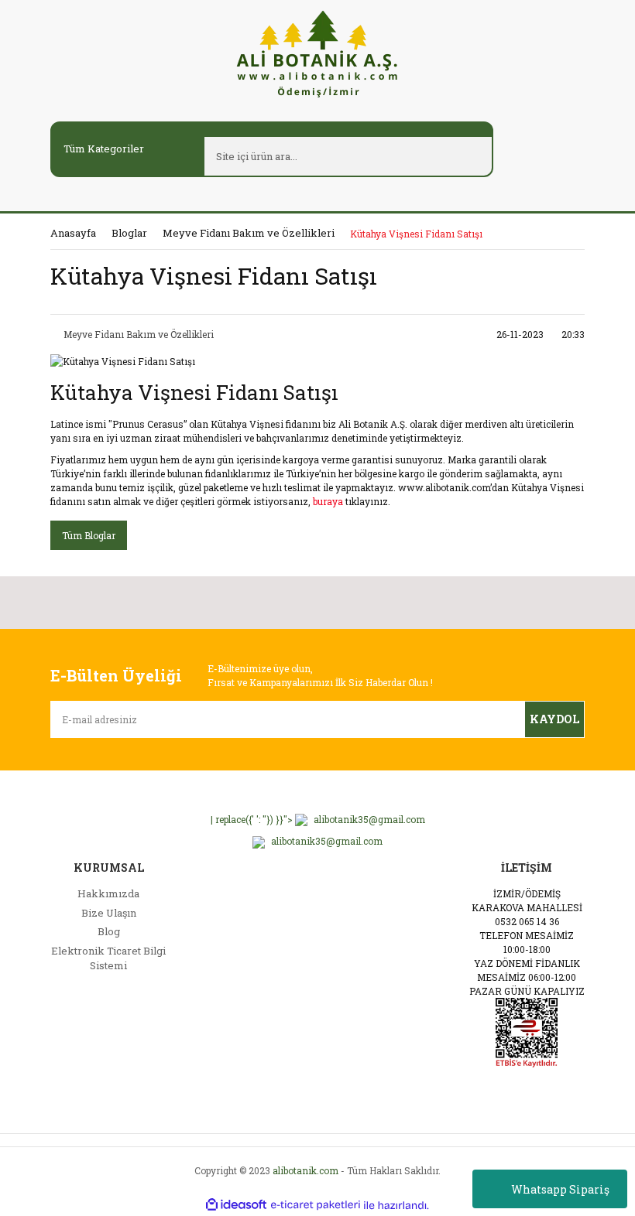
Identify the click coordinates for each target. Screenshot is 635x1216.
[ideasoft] (236, 1205)
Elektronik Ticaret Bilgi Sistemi (108, 958)
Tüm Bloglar (88, 535)
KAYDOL (554, 719)
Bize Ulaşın (108, 913)
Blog (109, 931)
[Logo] (317, 53)
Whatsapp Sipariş (560, 1189)
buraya (328, 501)
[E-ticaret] (315, 1205)
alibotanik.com (305, 1170)
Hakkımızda (108, 893)
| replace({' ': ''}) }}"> (318, 819)
